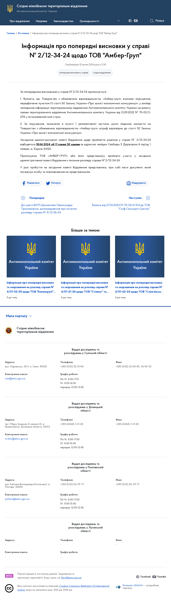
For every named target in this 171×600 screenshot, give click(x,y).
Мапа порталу (17, 316)
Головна (11, 33)
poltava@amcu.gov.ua (17, 499)
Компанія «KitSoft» (133, 585)
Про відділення (20, 21)
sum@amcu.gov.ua (15, 378)
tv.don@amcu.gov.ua (16, 439)
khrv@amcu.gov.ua (71, 578)
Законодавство (63, 21)
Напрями (41, 21)
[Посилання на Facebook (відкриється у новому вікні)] (130, 21)
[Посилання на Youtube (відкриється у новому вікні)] (136, 21)
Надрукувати (139, 183)
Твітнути (55, 183)
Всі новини (23, 33)
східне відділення (102, 73)
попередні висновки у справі (73, 73)
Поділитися (33, 183)
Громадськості (89, 21)
